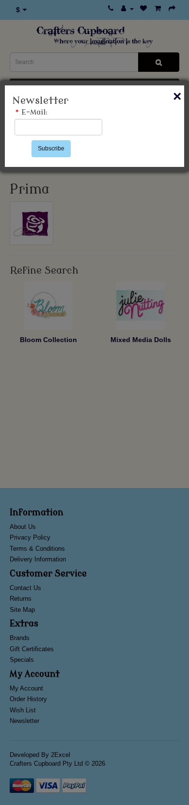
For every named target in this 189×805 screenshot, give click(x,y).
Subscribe (51, 148)
